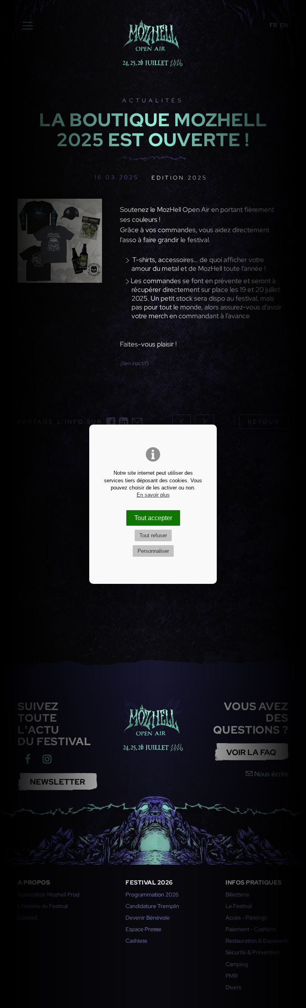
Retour (264, 421)
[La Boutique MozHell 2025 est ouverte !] (60, 249)
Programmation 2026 (152, 894)
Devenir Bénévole (148, 917)
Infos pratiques (254, 883)
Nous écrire (270, 773)
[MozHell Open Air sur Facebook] (27, 759)
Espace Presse (143, 929)
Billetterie (237, 894)
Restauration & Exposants (257, 940)
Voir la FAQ (251, 752)
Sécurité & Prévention (253, 952)
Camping (237, 964)
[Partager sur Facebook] (110, 422)
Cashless (136, 940)
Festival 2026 (149, 883)
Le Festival (239, 906)
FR (273, 25)
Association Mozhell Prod (48, 894)
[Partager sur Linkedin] (123, 422)
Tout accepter (153, 517)
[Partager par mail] (137, 422)
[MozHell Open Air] (152, 41)
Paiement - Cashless (251, 929)
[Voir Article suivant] (204, 422)
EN (284, 25)
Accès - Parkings (246, 917)
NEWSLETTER (57, 781)
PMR (231, 975)
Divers (233, 987)
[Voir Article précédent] (181, 422)
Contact (27, 917)
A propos (34, 883)
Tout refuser (153, 535)
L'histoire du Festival (43, 906)
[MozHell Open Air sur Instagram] (47, 759)
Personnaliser (153, 551)
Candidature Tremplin (152, 906)
